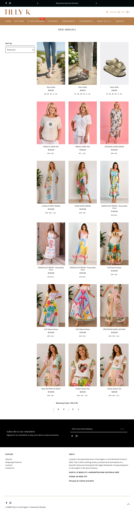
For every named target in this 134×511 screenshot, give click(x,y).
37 (75, 94)
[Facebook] (6, 3)
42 (56, 94)
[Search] (107, 12)
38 (45, 94)
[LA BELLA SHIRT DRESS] (51, 182)
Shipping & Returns (13, 462)
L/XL (84, 153)
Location (9, 465)
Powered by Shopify (38, 507)
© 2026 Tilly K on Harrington (17, 507)
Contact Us (9, 468)
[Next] (96, 3)
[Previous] (38, 3)
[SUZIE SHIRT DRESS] (82, 182)
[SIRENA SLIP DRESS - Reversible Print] (114, 182)
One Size (114, 215)
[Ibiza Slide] (51, 63)
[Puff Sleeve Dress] (114, 243)
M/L (52, 153)
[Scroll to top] (128, 504)
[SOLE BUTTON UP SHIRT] (51, 365)
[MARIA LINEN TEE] (82, 122)
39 (48, 94)
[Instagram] (9, 3)
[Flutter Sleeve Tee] (82, 365)
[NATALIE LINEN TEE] (51, 122)
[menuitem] (8, 21)
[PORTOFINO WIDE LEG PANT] (114, 305)
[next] (78, 409)
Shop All (8, 459)
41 (53, 94)
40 (51, 94)
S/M (48, 153)
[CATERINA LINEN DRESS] (114, 122)
